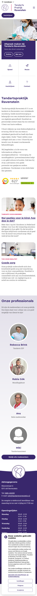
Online (8, 54)
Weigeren (20, 585)
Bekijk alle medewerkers (18, 457)
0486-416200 (10, 493)
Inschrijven (8, 15)
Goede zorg (8, 262)
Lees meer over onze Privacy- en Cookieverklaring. (18, 576)
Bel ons (18, 54)
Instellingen (20, 581)
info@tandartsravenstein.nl (19, 496)
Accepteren (20, 590)
